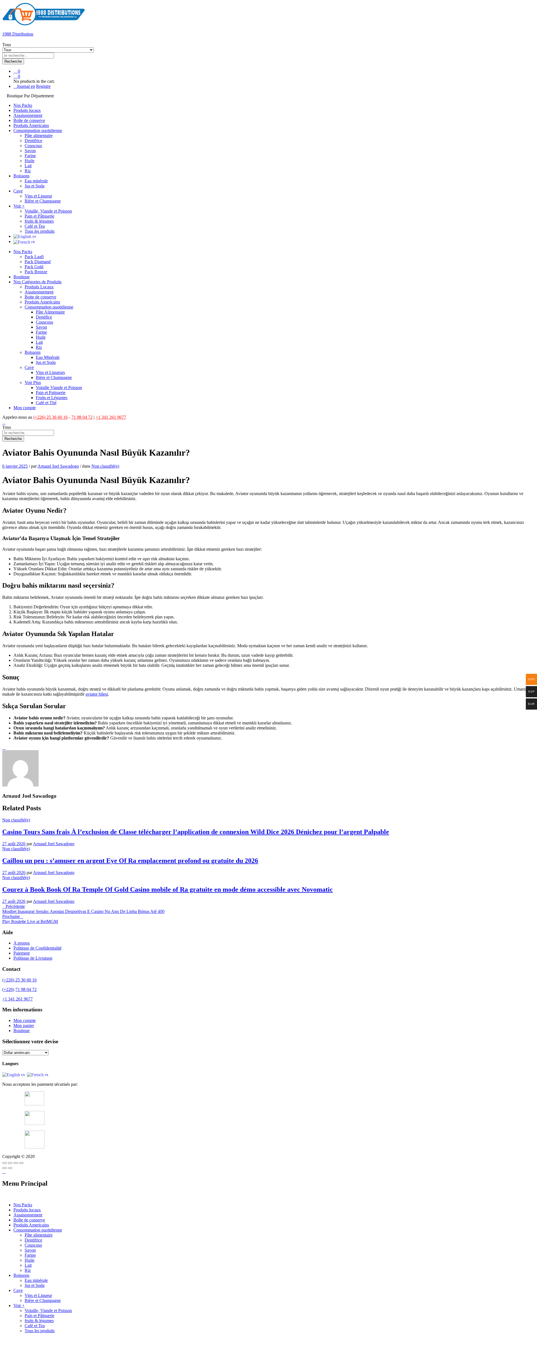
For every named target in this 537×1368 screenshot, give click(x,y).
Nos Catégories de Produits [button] (37, 281)
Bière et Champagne (43, 201)
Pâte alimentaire (39, 135)
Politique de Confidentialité (37, 948)
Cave (18, 1290)
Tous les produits (40, 231)
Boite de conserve (40, 297)
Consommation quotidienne (37, 1230)
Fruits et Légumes (51, 397)
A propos (21, 943)
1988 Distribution (17, 34)
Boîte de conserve (29, 120)
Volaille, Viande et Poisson (48, 211)
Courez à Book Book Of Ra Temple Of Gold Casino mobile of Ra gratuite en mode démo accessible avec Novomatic (167, 889)
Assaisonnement (27, 115)
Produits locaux (27, 110)
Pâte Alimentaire (50, 312)
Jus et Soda (34, 185)
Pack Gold (34, 266)
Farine (30, 155)
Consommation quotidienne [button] (37, 130)
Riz (28, 170)
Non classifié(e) (105, 466)
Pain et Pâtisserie (39, 216)
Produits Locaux (39, 286)
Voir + (19, 1305)
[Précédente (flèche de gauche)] (4, 1168)
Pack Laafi (34, 256)
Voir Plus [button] (33, 382)
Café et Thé (46, 402)
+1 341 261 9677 (111, 417)
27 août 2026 (13, 843)
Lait (28, 165)
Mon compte (24, 407)
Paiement (21, 953)
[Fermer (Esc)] (4, 1163)
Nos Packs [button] (22, 251)
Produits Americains (31, 125)
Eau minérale (36, 180)
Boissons (21, 1275)
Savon (30, 150)
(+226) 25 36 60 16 (50, 417)
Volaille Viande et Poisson (59, 387)
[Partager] (10, 1163)
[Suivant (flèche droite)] (10, 1168)
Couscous (33, 145)
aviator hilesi (97, 694)
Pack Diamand (38, 261)
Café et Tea (35, 226)
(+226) (8, 989)
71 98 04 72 (82, 417)
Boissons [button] (21, 175)
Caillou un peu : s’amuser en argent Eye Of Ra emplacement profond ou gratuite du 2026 (130, 860)
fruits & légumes (39, 221)
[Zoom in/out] (21, 1163)
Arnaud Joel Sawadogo (58, 466)
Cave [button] (18, 191)
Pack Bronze (36, 271)
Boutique (21, 276)
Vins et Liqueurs (50, 372)
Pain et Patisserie (50, 392)
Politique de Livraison (32, 958)
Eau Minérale (48, 357)
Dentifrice (33, 140)
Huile (29, 160)
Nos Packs (22, 105)
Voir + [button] (19, 206)
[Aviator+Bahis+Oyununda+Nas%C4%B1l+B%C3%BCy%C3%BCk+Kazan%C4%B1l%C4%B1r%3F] (4, 747)
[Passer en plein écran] (15, 1163)
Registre (43, 86)
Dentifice (44, 317)
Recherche (13, 61)
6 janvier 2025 (15, 466)
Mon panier (23, 1025)
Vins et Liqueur (38, 196)
